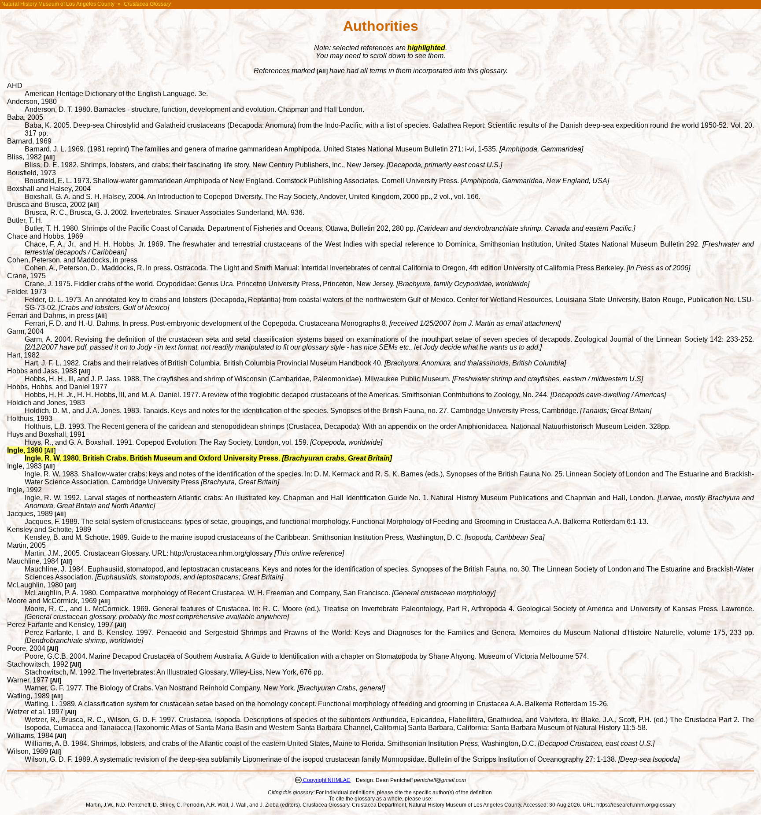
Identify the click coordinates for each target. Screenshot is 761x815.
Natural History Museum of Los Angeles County (58, 4)
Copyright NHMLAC (326, 780)
